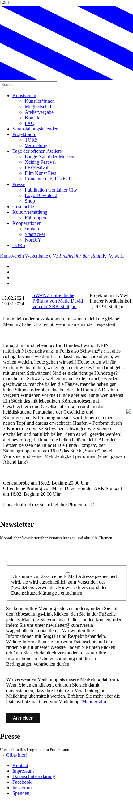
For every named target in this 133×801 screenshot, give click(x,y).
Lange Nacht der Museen (49, 156)
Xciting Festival (40, 162)
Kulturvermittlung (29, 212)
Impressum (23, 771)
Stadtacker (35, 234)
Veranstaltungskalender (35, 128)
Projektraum (24, 134)
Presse (18, 184)
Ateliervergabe (39, 112)
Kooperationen (26, 223)
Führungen (35, 217)
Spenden (20, 793)
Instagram (22, 787)
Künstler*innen (40, 101)
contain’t (33, 228)
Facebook (22, 782)
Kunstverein (24, 95)
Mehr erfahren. (96, 701)
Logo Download (41, 195)
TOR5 (31, 139)
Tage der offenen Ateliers (37, 151)
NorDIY (33, 239)
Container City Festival (47, 178)
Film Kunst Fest (40, 173)
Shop (30, 201)
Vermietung (36, 145)
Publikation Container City (51, 189)
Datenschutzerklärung (33, 776)
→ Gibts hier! (13, 755)
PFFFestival (36, 167)
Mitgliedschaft (39, 106)
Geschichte (23, 206)
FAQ (30, 123)
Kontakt (33, 117)
